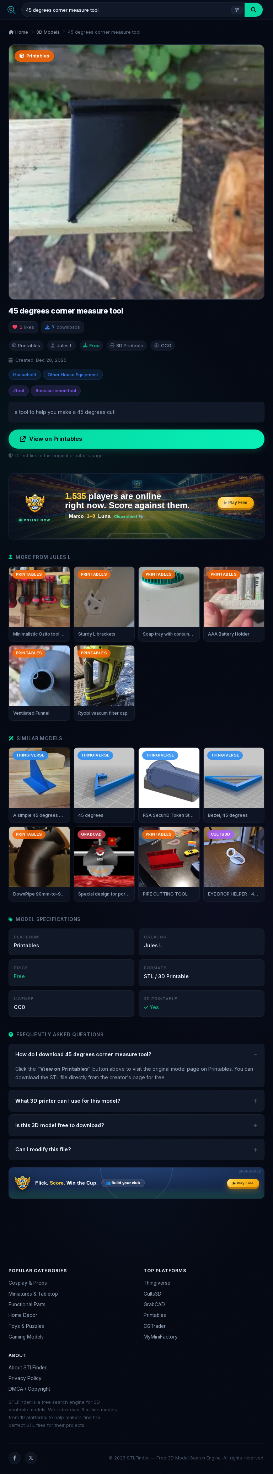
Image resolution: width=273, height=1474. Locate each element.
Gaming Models (26, 1337)
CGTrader (155, 1326)
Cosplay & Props (28, 1283)
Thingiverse (157, 1283)
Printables (155, 1315)
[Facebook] (15, 1458)
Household (24, 374)
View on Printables (55, 438)
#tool (18, 390)
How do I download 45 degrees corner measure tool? (83, 1054)
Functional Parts (27, 1304)
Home (21, 32)
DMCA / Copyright (29, 1389)
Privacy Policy (25, 1378)
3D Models (48, 32)
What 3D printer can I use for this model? (68, 1101)
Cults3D (152, 1294)
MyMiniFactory (161, 1337)
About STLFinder (28, 1367)
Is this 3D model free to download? (59, 1125)
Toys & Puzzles (26, 1326)
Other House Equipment (73, 374)
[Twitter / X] (31, 1458)
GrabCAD (154, 1304)
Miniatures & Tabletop (33, 1294)
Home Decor (23, 1315)
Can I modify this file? (43, 1149)
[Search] (254, 10)
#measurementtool (56, 390)
